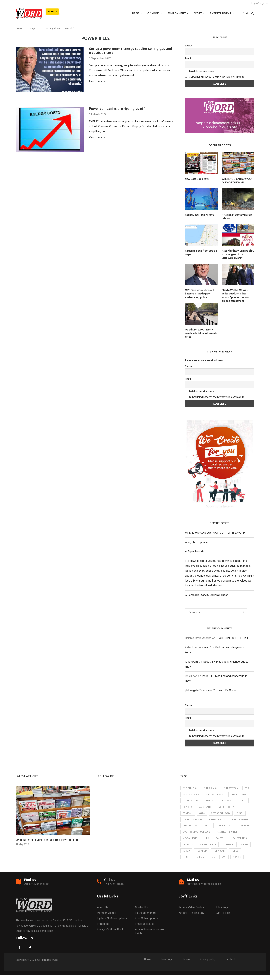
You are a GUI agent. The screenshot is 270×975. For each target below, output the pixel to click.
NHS (207, 838)
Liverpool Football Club (196, 832)
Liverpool (244, 826)
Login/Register (260, 3)
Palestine (221, 838)
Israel (240, 813)
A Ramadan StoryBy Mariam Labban (237, 216)
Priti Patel (228, 844)
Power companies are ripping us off (117, 109)
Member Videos (106, 912)
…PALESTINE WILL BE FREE (232, 638)
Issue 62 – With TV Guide (220, 690)
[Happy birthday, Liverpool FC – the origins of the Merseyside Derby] (238, 235)
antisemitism (231, 788)
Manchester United (227, 832)
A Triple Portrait (194, 551)
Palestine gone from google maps (201, 252)
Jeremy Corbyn (216, 819)
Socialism (201, 851)
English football (227, 807)
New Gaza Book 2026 (197, 179)
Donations (103, 923)
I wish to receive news (201, 71)
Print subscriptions (146, 918)
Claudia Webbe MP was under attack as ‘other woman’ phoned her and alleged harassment (235, 295)
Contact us (142, 907)
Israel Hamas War (192, 819)
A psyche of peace (196, 542)
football (188, 813)
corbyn (209, 800)
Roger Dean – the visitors (199, 214)
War (224, 857)
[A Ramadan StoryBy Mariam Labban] (238, 199)
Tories (234, 851)
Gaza (202, 813)
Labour (207, 826)
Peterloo (188, 844)
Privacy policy (208, 959)
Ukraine (201, 857)
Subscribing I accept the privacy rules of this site (216, 76)
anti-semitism (190, 788)
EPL (245, 807)
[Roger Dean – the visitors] (201, 199)
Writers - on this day (191, 912)
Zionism (237, 857)
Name (188, 46)
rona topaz (191, 661)
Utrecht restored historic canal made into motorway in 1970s (201, 333)
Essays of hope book (110, 929)
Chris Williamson (215, 794)
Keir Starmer (190, 826)
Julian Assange (239, 819)
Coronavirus (226, 800)
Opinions (153, 13)
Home (19, 28)
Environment (177, 13)
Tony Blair (219, 851)
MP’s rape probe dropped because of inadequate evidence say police (199, 294)
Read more (95, 81)
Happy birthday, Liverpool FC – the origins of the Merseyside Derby (238, 254)
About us (102, 907)
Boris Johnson (191, 794)
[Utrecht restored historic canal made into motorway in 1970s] (201, 314)
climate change (239, 794)
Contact (230, 959)
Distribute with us (145, 912)
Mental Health (191, 838)
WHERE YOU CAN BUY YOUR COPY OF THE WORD (237, 180)
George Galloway (220, 813)
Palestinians (240, 838)
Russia (186, 851)
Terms (186, 959)
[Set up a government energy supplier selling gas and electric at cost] (50, 69)
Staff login (223, 912)
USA (213, 857)
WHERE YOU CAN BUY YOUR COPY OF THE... (48, 840)
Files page (222, 907)
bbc (247, 788)
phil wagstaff (193, 690)
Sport (198, 13)
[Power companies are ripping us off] (50, 129)
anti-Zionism (211, 788)
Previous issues (144, 923)
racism (244, 844)
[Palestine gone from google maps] (201, 235)
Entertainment (220, 13)
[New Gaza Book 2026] (201, 163)
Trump (186, 857)
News (135, 13)
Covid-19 (187, 807)
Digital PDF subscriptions (112, 918)
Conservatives (191, 800)
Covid (243, 800)
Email (188, 58)
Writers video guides (191, 907)
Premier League (207, 844)
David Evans (204, 807)
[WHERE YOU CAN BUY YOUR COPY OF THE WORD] (238, 163)
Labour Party (225, 826)
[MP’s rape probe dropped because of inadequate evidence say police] (201, 274)
